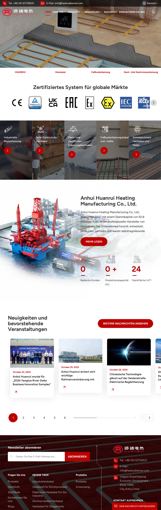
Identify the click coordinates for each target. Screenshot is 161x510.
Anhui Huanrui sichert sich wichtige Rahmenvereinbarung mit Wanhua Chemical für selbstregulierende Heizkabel (80, 375)
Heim (48, 12)
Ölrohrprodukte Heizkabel (47, 501)
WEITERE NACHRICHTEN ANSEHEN (125, 323)
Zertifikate (14, 492)
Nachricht (110, 12)
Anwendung (91, 12)
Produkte (74, 12)
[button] (153, 103)
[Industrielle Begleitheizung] (16, 150)
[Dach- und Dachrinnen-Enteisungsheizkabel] (80, 150)
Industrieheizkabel (43, 481)
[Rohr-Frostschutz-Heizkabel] (48, 150)
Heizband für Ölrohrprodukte (49, 486)
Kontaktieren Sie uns (132, 12)
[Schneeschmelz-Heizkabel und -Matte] (145, 150)
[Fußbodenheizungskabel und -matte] (113, 150)
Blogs (11, 506)
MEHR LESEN (94, 241)
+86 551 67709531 (23, 3)
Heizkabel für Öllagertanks (48, 506)
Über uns (58, 12)
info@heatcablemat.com (69, 3)
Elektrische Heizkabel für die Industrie (49, 494)
